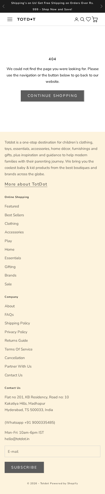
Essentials (13, 258)
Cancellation (15, 357)
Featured (12, 206)
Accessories (14, 232)
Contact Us (13, 375)
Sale (8, 284)
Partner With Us (18, 366)
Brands (10, 275)
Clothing (12, 223)
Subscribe (24, 467)
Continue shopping (53, 95)
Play (8, 240)
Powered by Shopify (64, 483)
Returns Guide (16, 340)
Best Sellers (14, 215)
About (10, 306)
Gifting (10, 266)
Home (9, 249)
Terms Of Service (18, 349)
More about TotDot (26, 184)
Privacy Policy (16, 331)
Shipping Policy (17, 323)
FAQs (9, 314)
